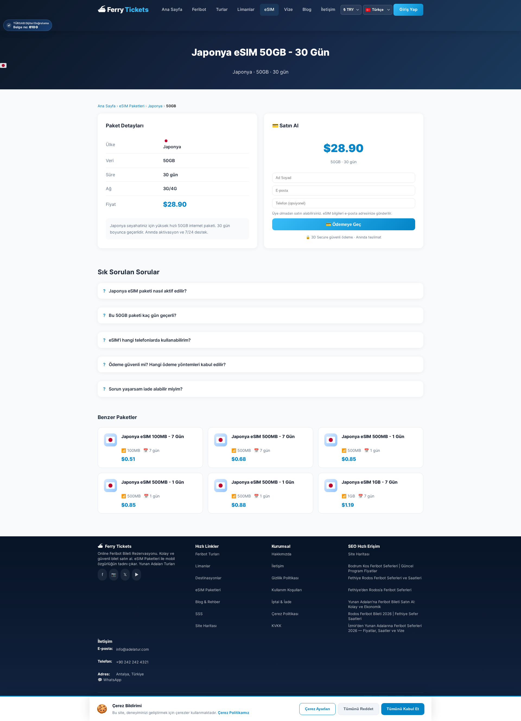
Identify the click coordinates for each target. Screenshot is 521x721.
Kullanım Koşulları (287, 590)
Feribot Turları (207, 554)
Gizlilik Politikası (285, 578)
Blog (307, 9)
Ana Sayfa (172, 9)
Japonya (155, 106)
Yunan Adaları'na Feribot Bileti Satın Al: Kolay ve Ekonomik (381, 604)
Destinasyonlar (208, 578)
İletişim (328, 9)
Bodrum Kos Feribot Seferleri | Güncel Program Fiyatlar (380, 568)
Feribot (199, 9)
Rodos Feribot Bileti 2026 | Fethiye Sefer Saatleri (383, 616)
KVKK (276, 626)
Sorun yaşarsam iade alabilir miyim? (143, 389)
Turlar (222, 9)
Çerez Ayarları (317, 709)
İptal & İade (281, 602)
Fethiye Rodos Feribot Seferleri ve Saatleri (384, 578)
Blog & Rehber (207, 602)
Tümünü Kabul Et (403, 709)
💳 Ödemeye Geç (343, 224)
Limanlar (246, 9)
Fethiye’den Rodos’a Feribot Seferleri (379, 590)
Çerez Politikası (285, 614)
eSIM (269, 9)
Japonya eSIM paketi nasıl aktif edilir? (145, 291)
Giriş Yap (408, 9)
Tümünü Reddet (358, 709)
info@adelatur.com (132, 649)
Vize (288, 9)
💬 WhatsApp (109, 680)
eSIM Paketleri (131, 106)
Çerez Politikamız (233, 712)
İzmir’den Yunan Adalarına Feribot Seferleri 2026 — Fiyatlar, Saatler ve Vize (385, 628)
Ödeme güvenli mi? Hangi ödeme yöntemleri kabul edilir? (164, 364)
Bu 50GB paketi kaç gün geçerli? (139, 315)
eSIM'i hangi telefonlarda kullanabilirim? (147, 340)
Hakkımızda (281, 554)
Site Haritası (206, 626)
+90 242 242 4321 (132, 662)
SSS (199, 614)
